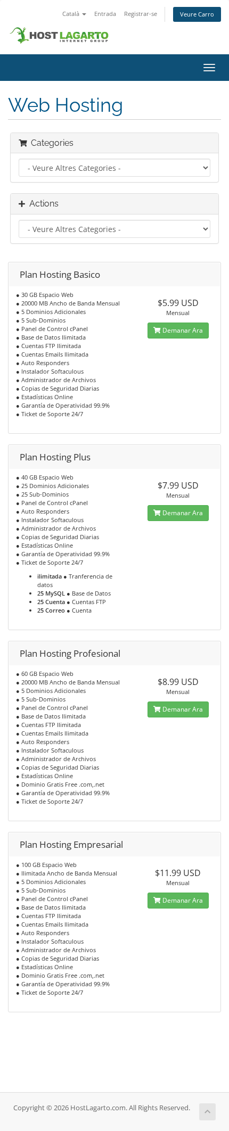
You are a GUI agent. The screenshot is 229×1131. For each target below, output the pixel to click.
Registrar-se (140, 14)
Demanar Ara (182, 330)
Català (71, 14)
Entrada (105, 14)
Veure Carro (197, 14)
